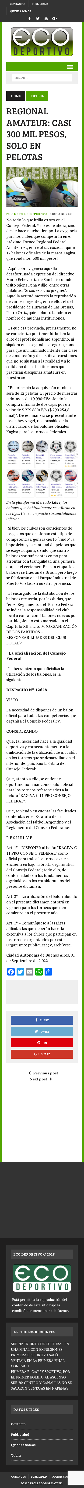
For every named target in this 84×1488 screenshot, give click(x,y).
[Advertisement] (47, 991)
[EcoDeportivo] (42, 42)
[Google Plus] (54, 17)
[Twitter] (38, 17)
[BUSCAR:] (42, 77)
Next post (38, 1079)
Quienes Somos (20, 11)
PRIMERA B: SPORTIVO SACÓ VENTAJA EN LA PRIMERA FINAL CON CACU (38, 1360)
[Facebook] (29, 17)
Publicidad (40, 4)
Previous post (45, 1073)
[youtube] (46, 17)
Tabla (16, 1455)
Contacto (17, 4)
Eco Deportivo (35, 214)
